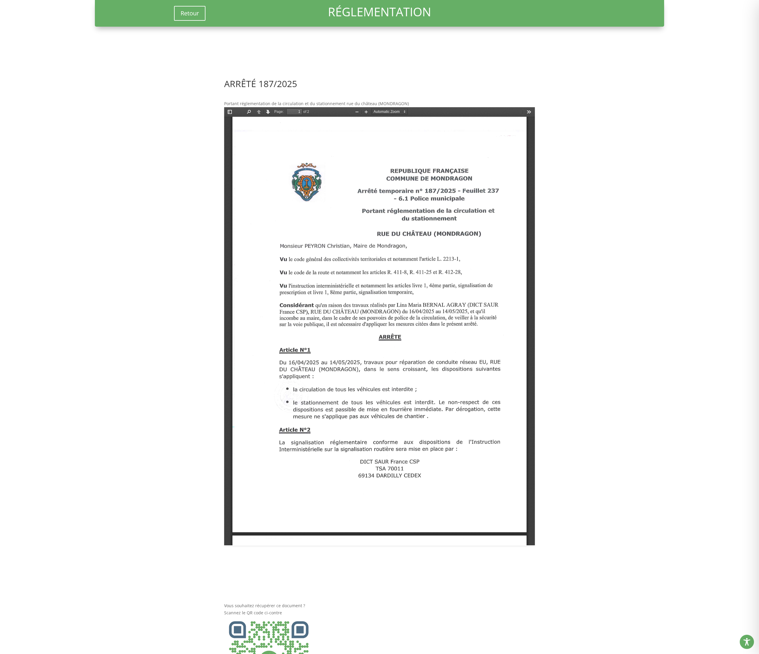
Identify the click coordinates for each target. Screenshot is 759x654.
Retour (190, 13)
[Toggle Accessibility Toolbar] (747, 642)
